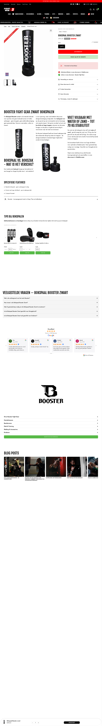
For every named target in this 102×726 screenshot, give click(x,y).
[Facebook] (71, 4)
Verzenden (13, 4)
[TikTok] (79, 4)
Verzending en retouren (66, 79)
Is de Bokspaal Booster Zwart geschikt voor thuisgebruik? (20, 311)
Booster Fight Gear (16, 26)
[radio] (61, 46)
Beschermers (51, 423)
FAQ (30, 4)
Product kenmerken (65, 89)
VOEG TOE (11, 252)
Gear (9, 26)
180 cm (14, 249)
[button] (90, 4)
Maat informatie (64, 94)
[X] (73, 4)
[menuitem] (7, 4)
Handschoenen (51, 420)
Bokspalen (23, 26)
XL (29, 249)
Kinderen (51, 432)
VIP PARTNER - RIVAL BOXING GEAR (51, 1)
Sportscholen (6, 4)
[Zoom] (51, 30)
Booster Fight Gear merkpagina (51, 436)
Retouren (19, 4)
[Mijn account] (93, 9)
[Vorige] (5, 237)
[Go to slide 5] (52, 353)
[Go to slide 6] (53, 353)
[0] (96, 9)
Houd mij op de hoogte (78, 57)
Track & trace (25, 4)
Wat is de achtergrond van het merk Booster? (17, 298)
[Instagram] (75, 4)
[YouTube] (77, 4)
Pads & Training (51, 426)
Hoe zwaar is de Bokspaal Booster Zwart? (16, 302)
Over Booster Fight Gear (51, 417)
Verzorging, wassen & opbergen (69, 99)
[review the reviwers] (25, 340)
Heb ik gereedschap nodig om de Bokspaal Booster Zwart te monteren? (24, 307)
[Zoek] (90, 9)
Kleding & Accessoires (51, 429)
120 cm (6, 249)
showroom (71, 75)
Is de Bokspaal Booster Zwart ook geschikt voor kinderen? (20, 316)
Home (5, 26)
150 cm (10, 249)
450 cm (37, 249)
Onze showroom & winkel (67, 84)
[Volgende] (96, 237)
